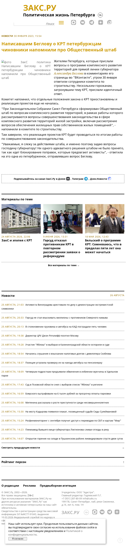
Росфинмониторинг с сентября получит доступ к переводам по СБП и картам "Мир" (73, 420)
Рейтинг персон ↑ (62, 462)
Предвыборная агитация (58, 485)
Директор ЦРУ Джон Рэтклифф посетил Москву (51, 335)
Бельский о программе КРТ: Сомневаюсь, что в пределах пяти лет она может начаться (103, 246)
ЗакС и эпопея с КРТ (16, 240)
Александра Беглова (68, 73)
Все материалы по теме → (63, 265)
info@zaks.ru (90, 498)
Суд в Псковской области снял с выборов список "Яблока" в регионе (64, 384)
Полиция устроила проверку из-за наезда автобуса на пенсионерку (63, 362)
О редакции (10, 485)
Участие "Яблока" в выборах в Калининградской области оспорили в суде (67, 344)
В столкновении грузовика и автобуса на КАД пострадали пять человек (66, 326)
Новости (7, 35)
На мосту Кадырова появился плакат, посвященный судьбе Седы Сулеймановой (70, 411)
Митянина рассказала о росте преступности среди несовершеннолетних (67, 402)
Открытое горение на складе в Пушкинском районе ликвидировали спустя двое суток (74, 438)
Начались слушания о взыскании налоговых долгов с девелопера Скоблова (68, 353)
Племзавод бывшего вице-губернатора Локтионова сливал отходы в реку (67, 429)
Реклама (29, 485)
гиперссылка (34, 504)
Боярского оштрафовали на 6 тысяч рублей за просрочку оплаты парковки (68, 393)
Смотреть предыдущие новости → (62, 447)
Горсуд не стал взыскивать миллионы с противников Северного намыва (66, 317)
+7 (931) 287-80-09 (72, 498)
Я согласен (17, 539)
